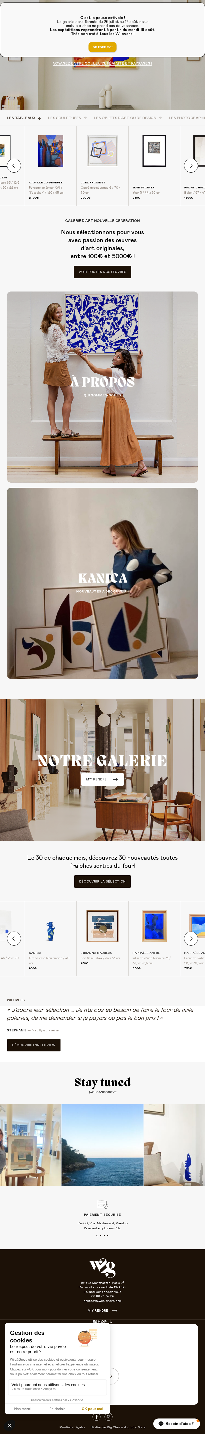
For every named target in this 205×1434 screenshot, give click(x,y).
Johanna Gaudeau (96, 953)
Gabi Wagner (143, 187)
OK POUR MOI (102, 47)
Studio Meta (137, 1427)
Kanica (35, 953)
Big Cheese (115, 1427)
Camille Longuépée (45, 182)
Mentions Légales (72, 1427)
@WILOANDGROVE (102, 1092)
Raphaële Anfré (146, 953)
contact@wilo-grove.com (103, 1301)
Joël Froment (93, 182)
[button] (176, 1423)
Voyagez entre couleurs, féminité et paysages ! (102, 63)
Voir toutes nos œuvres (102, 271)
